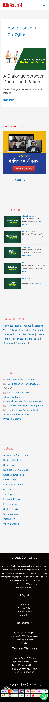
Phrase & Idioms (11, 499)
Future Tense (32, 338)
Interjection (10, 334)
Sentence (8, 325)
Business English (12, 460)
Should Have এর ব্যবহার (29, 216)
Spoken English (11, 509)
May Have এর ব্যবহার (28, 231)
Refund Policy (24, 611)
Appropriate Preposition (15, 455)
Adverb (13, 330)
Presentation (10, 504)
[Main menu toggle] (44, 5)
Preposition (25, 330)
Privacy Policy (24, 608)
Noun (18, 325)
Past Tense (17, 338)
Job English (9, 494)
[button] (43, 696)
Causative (8, 343)
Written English (11, 523)
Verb (5, 330)
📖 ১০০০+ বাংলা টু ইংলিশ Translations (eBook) (23, 405)
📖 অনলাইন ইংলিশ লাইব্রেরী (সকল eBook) (20, 379)
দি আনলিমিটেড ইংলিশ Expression (24, 636)
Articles (22, 334)
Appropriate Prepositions (16, 414)
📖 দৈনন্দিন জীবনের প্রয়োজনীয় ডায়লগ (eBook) (21, 410)
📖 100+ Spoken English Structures (21, 384)
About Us (24, 604)
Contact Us (24, 615)
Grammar (8, 489)
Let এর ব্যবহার (26, 278)
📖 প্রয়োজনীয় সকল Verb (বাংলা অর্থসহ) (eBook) (23, 401)
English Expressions (13, 474)
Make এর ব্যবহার (27, 263)
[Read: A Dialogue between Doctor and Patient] (24, 58)
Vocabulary (9, 518)
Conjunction (39, 330)
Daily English (9, 465)
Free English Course (13, 484)
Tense (31, 334)
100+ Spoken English (24, 632)
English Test (9, 479)
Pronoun (27, 325)
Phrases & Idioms (12, 418)
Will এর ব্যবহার (26, 247)
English (24, 643)
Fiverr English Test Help (24, 668)
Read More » (9, 99)
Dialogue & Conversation (16, 470)
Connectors (21, 343)
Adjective (38, 325)
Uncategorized (11, 514)
